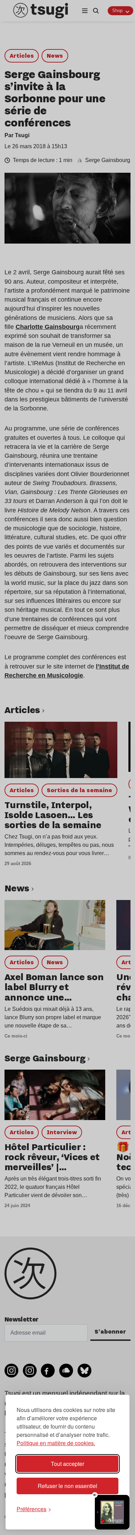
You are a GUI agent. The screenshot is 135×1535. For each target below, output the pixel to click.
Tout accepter (67, 1464)
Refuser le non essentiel (67, 1486)
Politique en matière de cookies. (56, 1443)
